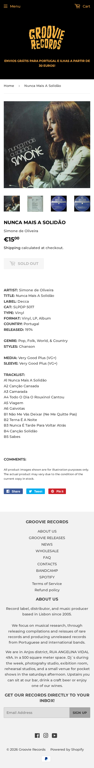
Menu (15, 6)
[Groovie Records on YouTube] (54, 736)
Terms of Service (47, 583)
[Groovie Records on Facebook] (37, 736)
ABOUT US (47, 531)
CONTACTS (47, 564)
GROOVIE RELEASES (47, 538)
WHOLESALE (47, 551)
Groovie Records (32, 749)
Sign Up (80, 713)
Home (9, 86)
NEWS (47, 544)
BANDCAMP (47, 570)
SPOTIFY (47, 577)
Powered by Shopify (67, 749)
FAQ (47, 557)
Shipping (12, 248)
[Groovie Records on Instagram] (45, 736)
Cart (86, 6)
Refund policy (47, 590)
